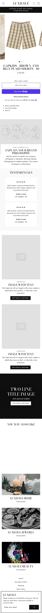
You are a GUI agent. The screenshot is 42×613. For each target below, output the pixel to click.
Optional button (20, 298)
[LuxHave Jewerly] (21, 518)
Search (21, 578)
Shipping (21, 585)
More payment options (21, 96)
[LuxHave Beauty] (21, 552)
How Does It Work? (21, 582)
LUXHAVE (21, 3)
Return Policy (21, 589)
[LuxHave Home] (21, 484)
